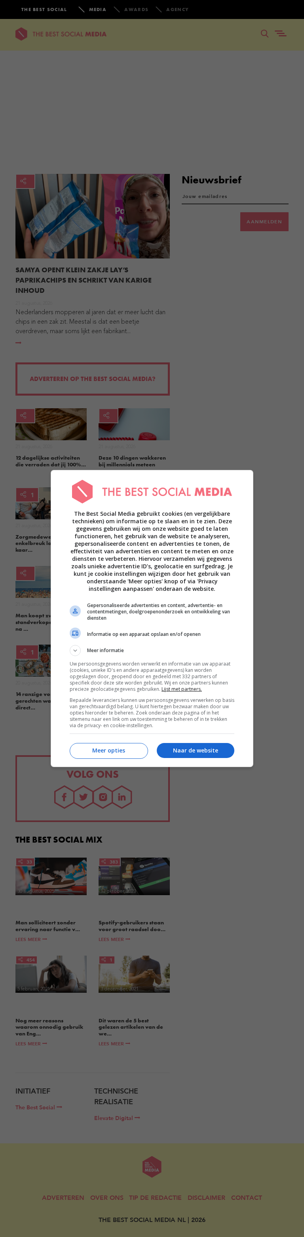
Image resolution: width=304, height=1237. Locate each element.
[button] (152, 650)
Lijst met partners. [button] (182, 689)
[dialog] (152, 618)
